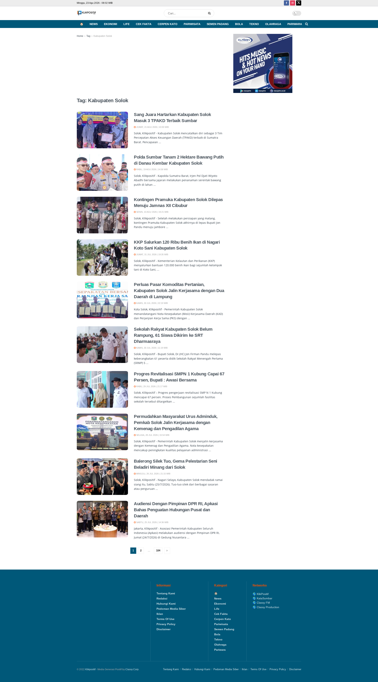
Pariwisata (192, 24)
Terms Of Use (165, 619)
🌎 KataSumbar (262, 598)
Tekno (254, 24)
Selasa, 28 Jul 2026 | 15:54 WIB (152, 435)
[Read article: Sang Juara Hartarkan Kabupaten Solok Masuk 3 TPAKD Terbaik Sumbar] (102, 130)
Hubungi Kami (166, 603)
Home (80, 36)
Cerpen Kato (167, 24)
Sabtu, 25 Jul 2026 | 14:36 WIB (152, 522)
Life (126, 24)
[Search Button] (210, 13)
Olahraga (273, 24)
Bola (239, 24)
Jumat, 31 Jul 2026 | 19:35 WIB (152, 254)
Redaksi (162, 598)
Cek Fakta (143, 24)
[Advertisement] (150, 67)
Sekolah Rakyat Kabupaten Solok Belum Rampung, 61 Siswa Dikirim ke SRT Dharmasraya (173, 335)
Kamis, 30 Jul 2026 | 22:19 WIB (152, 303)
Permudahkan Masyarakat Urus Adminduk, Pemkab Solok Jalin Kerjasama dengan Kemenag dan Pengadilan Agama (176, 422)
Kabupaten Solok (103, 36)
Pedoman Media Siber (171, 608)
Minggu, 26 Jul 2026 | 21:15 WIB (153, 473)
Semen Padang (218, 24)
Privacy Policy (166, 624)
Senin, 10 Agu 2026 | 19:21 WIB (152, 212)
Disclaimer (163, 629)
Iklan (160, 613)
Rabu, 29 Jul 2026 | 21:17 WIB (151, 386)
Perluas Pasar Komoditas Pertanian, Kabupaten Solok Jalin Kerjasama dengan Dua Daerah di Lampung (179, 290)
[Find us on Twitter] (298, 3)
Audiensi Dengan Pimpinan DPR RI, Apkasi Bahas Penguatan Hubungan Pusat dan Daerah (176, 509)
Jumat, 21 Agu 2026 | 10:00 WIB (152, 127)
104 (158, 550)
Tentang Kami (166, 593)
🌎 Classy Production (266, 607)
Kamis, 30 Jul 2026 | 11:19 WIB (152, 348)
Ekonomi (110, 24)
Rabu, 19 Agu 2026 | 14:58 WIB (152, 169)
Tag (88, 36)
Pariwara (294, 24)
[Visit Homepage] (86, 13)
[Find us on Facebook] (286, 3)
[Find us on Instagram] (292, 3)
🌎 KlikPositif (261, 594)
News (94, 24)
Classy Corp (132, 669)
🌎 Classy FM (261, 602)
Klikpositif (90, 669)
